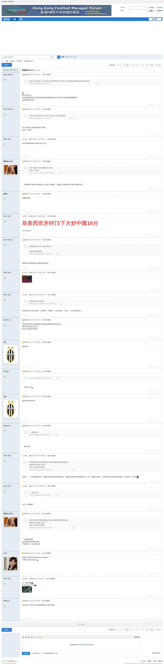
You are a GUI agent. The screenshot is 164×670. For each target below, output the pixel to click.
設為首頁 (4, 1)
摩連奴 (5, 194)
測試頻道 (6, 19)
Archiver (143, 661)
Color (26, 637)
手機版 (149, 661)
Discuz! (11, 661)
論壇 (14, 19)
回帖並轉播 (35, 653)
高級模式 (137, 637)
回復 (25, 104)
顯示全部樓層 (47, 74)
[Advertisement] (82, 37)
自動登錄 (151, 7)
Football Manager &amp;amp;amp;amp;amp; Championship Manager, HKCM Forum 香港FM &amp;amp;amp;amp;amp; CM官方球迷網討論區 (2, 61)
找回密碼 (159, 7)
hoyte (5, 553)
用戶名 (123, 7)
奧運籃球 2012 (28, 61)
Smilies (40, 637)
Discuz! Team (12, 663)
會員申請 (159, 10)
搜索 (52, 57)
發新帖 (6, 65)
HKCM (160, 661)
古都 (4, 342)
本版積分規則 (156, 653)
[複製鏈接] (37, 70)
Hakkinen (6, 601)
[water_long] (4, 70)
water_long (13, 70)
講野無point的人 (8, 161)
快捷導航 (154, 19)
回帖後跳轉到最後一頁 (50, 653)
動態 (21, 19)
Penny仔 (6, 371)
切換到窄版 (161, 2)
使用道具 (151, 104)
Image (29, 637)
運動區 (13, 61)
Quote (34, 637)
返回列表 (112, 65)
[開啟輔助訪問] (159, 2)
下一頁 (158, 65)
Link (31, 637)
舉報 (158, 104)
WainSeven (7, 320)
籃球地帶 (19, 61)
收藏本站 (11, 1)
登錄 (86, 645)
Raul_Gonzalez (8, 74)
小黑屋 (155, 661)
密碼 (122, 10)
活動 (66, 57)
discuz (75, 57)
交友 (70, 57)
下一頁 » (82, 624)
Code (37, 637)
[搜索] (58, 57)
